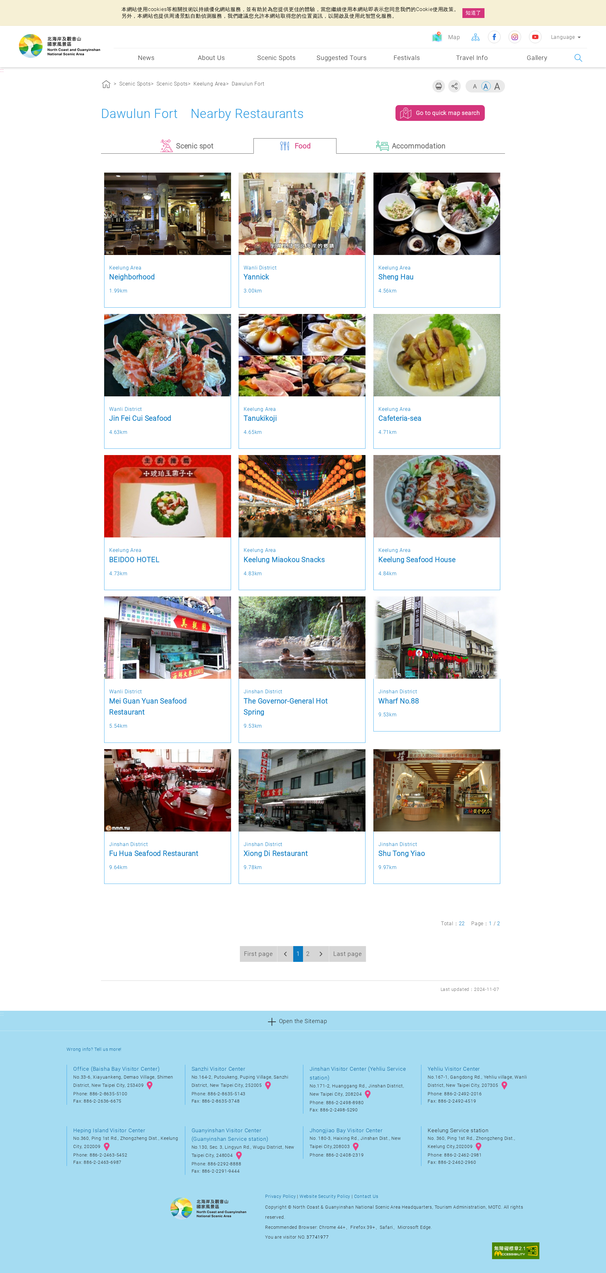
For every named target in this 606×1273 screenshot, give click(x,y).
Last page (347, 953)
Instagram (514, 37)
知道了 (473, 13)
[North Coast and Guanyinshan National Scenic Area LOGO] (59, 46)
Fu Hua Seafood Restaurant (154, 853)
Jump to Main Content (30, 6)
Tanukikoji (260, 418)
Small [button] (475, 86)
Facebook (494, 37)
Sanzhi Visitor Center (219, 1069)
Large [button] (497, 86)
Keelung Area (209, 84)
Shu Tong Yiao (401, 853)
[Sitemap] (475, 37)
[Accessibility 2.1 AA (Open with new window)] (515, 1251)
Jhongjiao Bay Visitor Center (346, 1130)
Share (454, 86)
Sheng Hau (396, 277)
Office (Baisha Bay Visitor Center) (116, 1069)
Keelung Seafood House (417, 559)
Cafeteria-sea (399, 418)
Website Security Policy (325, 1196)
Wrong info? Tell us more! (94, 1049)
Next (321, 954)
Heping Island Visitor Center (109, 1130)
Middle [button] (486, 86)
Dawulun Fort (248, 84)
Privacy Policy (280, 1196)
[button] (303, 1020)
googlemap (149, 1085)
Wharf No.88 (398, 701)
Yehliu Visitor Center (454, 1069)
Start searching (578, 58)
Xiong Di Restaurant (276, 853)
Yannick (256, 277)
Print (438, 86)
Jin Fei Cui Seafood (140, 418)
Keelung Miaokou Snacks (284, 559)
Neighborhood (132, 277)
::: (107, 30)
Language (563, 37)
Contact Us (366, 1196)
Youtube (535, 37)
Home (106, 85)
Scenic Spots (135, 84)
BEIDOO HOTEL (134, 559)
